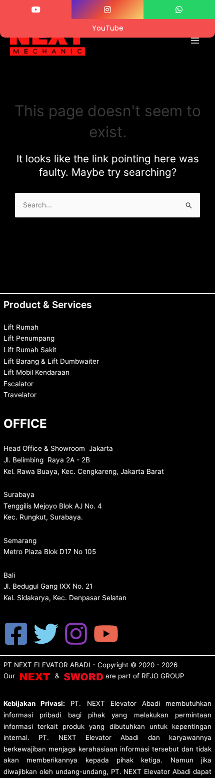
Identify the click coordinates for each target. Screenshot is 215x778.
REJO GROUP (163, 676)
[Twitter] (46, 633)
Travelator (20, 395)
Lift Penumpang (29, 338)
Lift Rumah (21, 327)
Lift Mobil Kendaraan (37, 372)
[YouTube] (106, 633)
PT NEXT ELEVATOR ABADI (47, 665)
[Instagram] (76, 633)
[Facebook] (16, 633)
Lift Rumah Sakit (30, 350)
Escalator (19, 384)
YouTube (108, 28)
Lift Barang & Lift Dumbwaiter (51, 361)
